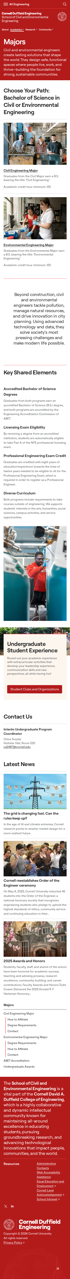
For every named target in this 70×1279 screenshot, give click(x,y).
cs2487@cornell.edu (17, 747)
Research (31, 29)
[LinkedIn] (12, 1206)
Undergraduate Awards (19, 1066)
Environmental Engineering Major (29, 245)
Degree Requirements (22, 1025)
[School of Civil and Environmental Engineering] (41, 1224)
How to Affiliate (18, 1019)
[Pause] (57, 1269)
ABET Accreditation (16, 1060)
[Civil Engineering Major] (35, 144)
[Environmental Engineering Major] (35, 218)
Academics (17, 29)
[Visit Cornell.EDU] (62, 20)
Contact (13, 1031)
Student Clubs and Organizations (34, 689)
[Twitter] (6, 1206)
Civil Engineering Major (21, 170)
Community (46, 29)
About (5, 29)
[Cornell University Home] (9, 1224)
